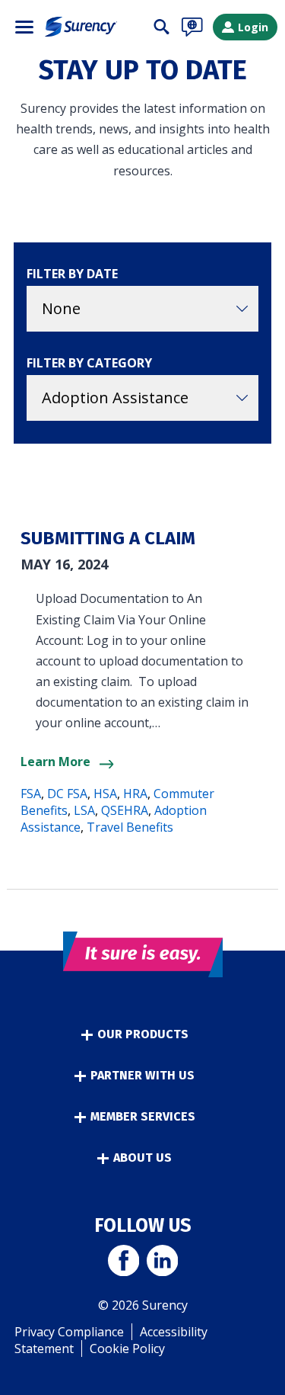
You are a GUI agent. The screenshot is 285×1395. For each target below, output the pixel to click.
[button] (24, 27)
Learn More (55, 761)
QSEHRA (124, 810)
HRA (135, 793)
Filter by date (72, 273)
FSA (31, 793)
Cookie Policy (127, 1348)
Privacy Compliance (69, 1331)
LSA (84, 810)
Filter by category (89, 362)
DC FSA (67, 793)
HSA (105, 793)
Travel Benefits (130, 827)
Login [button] (253, 27)
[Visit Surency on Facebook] (123, 1262)
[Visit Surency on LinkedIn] (162, 1262)
